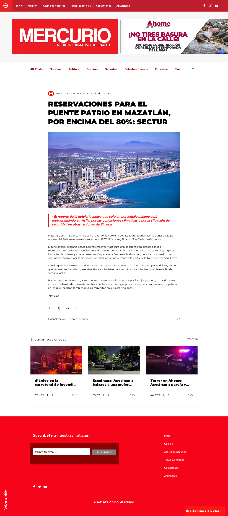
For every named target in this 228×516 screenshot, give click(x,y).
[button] (193, 69)
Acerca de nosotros (175, 451)
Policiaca (161, 69)
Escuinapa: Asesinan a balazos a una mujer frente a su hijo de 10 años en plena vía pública (113, 383)
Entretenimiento (136, 69)
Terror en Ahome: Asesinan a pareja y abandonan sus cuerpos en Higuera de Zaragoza (171, 383)
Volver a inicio (5, 500)
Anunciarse (170, 475)
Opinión (92, 69)
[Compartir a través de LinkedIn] (67, 308)
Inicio (167, 435)
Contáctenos (171, 467)
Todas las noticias (174, 459)
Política (73, 69)
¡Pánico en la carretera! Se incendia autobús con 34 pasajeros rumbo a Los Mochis (55, 383)
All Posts (36, 69)
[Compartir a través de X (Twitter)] (58, 308)
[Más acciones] (178, 93)
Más (177, 69)
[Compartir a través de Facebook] (49, 308)
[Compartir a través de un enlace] (76, 308)
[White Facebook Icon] (34, 487)
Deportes (111, 69)
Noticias (55, 69)
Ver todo (192, 339)
